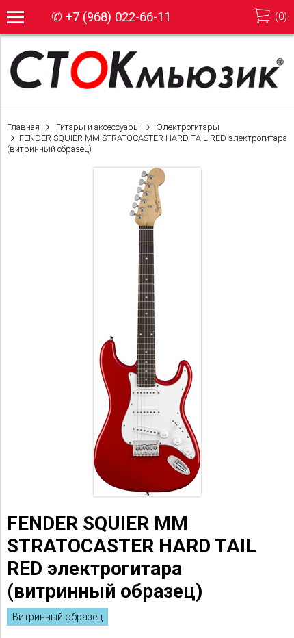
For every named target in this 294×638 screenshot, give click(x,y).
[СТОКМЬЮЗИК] (147, 88)
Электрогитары (188, 127)
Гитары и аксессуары (98, 127)
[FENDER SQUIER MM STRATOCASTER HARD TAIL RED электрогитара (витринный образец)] (147, 492)
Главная (23, 127)
